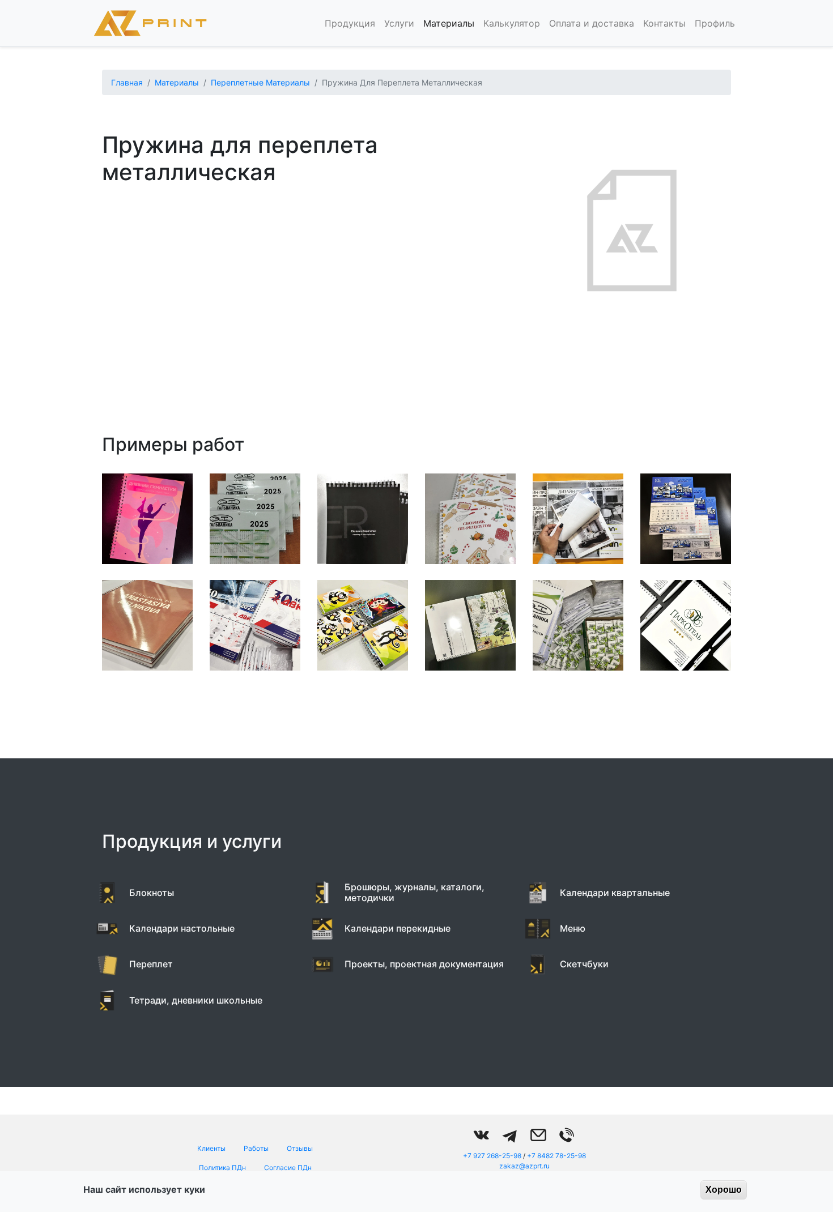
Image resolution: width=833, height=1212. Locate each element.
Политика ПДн (222, 1167)
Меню (572, 928)
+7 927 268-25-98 (492, 1155)
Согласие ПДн (288, 1167)
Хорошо (724, 1189)
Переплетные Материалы (260, 82)
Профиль (715, 23)
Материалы (448, 23)
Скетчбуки (584, 964)
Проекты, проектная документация (424, 964)
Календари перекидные (397, 928)
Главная (127, 82)
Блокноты (151, 892)
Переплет (151, 964)
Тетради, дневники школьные (195, 1000)
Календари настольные (182, 928)
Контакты (664, 23)
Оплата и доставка (591, 23)
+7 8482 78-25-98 (556, 1155)
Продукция (350, 23)
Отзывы (300, 1148)
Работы (256, 1148)
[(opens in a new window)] (481, 1135)
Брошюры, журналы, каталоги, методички (414, 892)
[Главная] (150, 23)
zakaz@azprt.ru (524, 1166)
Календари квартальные (615, 892)
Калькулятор (511, 23)
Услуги (399, 23)
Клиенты (211, 1148)
